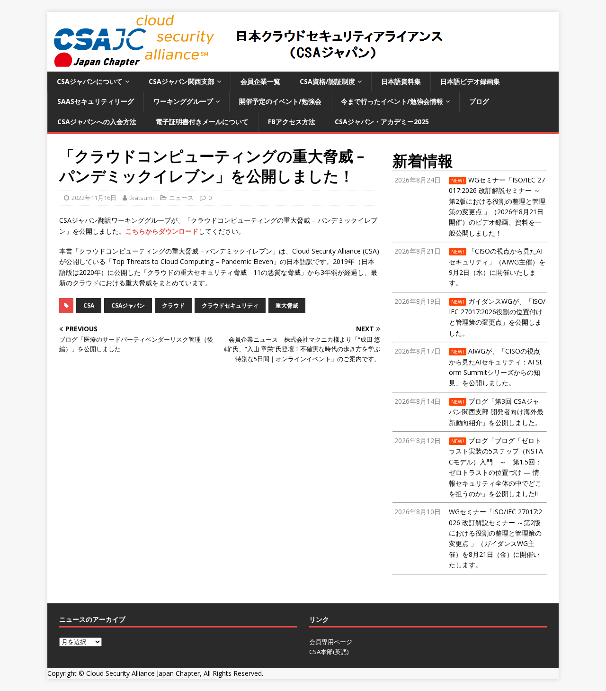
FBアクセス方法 (291, 121)
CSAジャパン (128, 305)
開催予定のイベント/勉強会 (280, 101)
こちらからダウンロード (161, 231)
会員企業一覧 (260, 81)
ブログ (479, 101)
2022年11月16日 (93, 197)
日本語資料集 (401, 81)
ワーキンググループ (183, 101)
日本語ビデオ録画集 (470, 81)
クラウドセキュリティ (230, 305)
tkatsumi (141, 197)
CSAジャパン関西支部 (181, 81)
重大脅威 (287, 305)
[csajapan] (246, 66)
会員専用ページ (330, 641)
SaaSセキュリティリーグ (95, 101)
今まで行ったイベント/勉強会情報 (392, 101)
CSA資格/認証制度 (327, 81)
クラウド (173, 305)
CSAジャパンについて (90, 81)
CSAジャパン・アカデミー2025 (382, 121)
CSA (88, 305)
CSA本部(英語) (328, 651)
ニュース (181, 197)
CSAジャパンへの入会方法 (96, 121)
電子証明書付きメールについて (202, 121)
